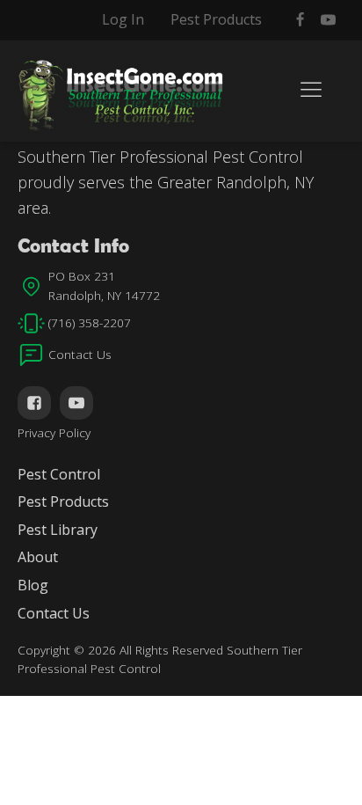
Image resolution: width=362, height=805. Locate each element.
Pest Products (216, 19)
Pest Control (59, 474)
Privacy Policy (54, 432)
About (38, 557)
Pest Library (58, 529)
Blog (33, 585)
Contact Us (54, 613)
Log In (123, 19)
